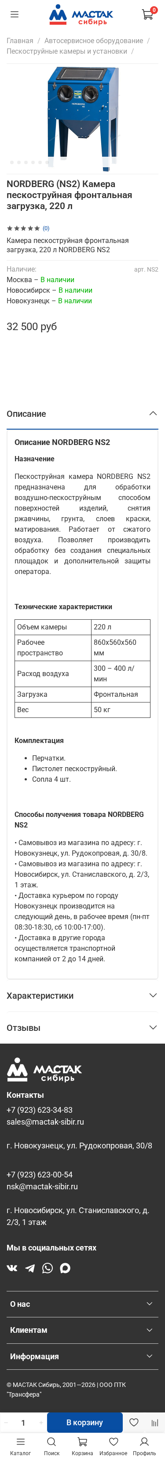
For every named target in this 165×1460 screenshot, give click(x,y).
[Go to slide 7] (47, 162)
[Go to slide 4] (26, 162)
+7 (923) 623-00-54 (40, 1174)
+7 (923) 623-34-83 (40, 1110)
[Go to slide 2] (12, 162)
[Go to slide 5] (33, 162)
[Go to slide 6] (40, 162)
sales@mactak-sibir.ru (45, 1122)
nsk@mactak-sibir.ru (42, 1186)
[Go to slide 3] (19, 162)
